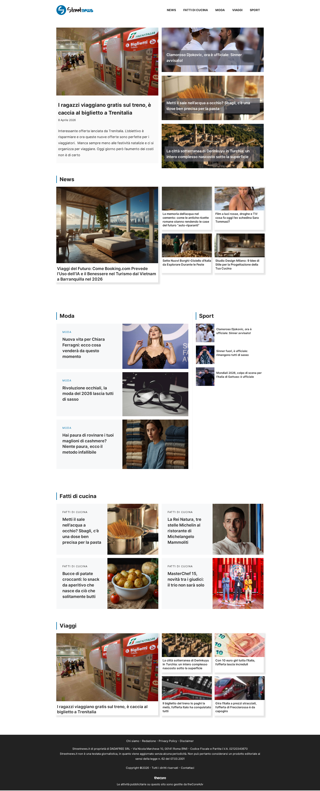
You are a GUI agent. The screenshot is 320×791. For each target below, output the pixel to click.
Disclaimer (187, 741)
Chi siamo (132, 741)
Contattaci (187, 768)
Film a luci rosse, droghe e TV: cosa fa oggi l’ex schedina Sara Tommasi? (237, 217)
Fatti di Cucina (195, 10)
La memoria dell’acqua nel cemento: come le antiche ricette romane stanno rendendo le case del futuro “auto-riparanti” (186, 219)
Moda (220, 10)
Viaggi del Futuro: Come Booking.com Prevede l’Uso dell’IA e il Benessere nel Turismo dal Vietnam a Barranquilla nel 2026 (106, 273)
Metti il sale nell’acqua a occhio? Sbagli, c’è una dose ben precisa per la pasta (208, 106)
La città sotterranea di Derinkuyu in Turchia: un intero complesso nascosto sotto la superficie (208, 154)
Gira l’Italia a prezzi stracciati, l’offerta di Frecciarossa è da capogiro (236, 707)
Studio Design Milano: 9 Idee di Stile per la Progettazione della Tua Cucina (237, 264)
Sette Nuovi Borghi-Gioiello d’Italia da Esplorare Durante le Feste (187, 262)
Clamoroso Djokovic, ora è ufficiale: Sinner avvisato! (204, 58)
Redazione (149, 741)
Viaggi (237, 10)
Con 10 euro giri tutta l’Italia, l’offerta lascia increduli (235, 662)
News (171, 10)
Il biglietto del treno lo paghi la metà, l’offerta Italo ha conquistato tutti (187, 707)
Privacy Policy (168, 741)
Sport (255, 10)
